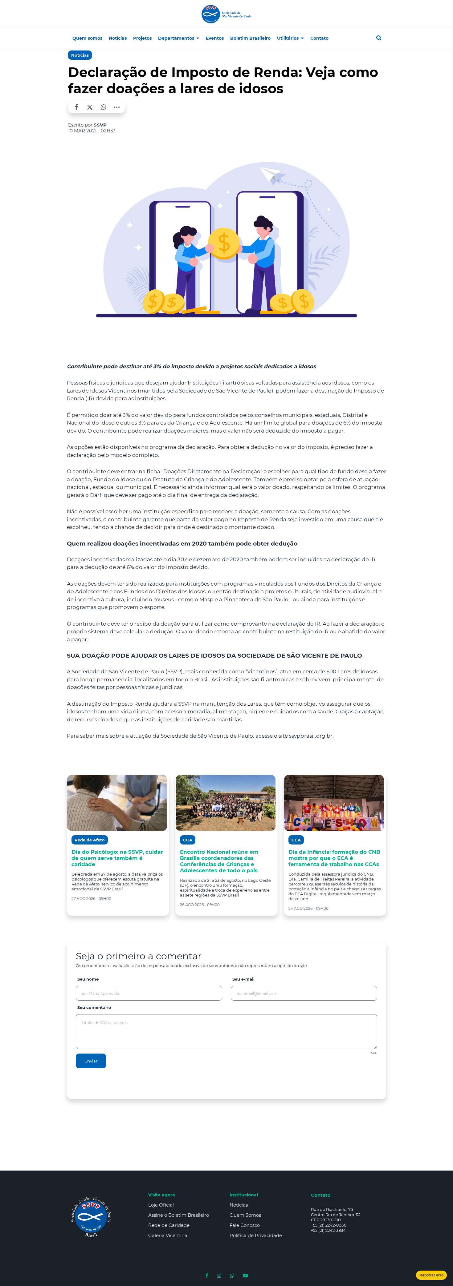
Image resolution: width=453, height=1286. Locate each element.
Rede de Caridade (169, 1225)
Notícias (80, 55)
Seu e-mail (243, 979)
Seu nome (88, 979)
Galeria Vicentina (167, 1235)
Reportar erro (431, 1275)
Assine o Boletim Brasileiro (178, 1215)
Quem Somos (245, 1215)
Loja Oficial (161, 1205)
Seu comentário (94, 1007)
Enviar (90, 1060)
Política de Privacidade (256, 1235)
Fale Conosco (245, 1225)
